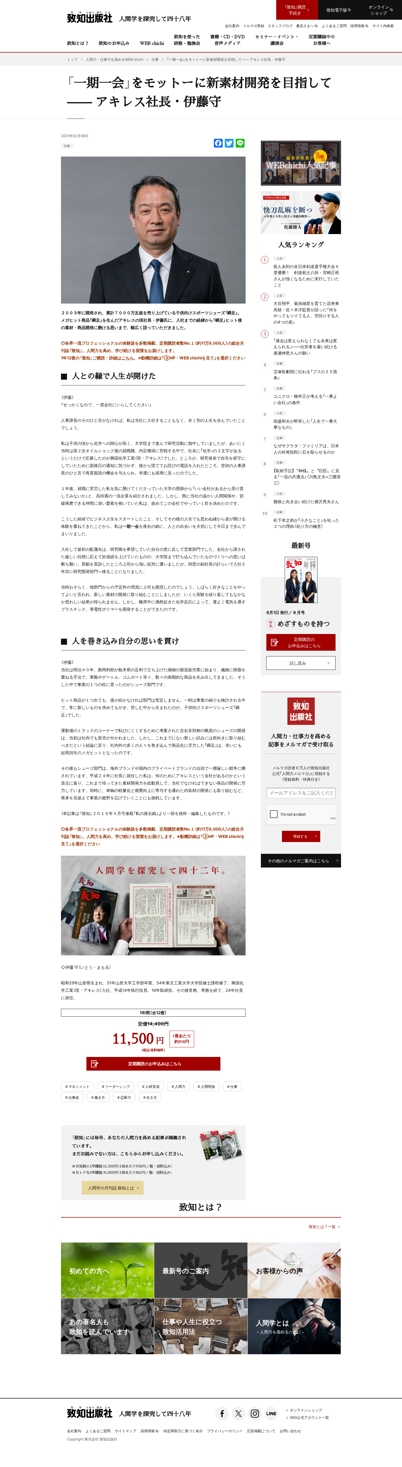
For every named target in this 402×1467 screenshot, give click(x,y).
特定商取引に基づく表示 (183, 1431)
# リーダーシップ (116, 1086)
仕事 (67, 145)
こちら (127, 358)
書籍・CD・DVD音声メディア (227, 39)
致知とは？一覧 (322, 1226)
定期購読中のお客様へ (322, 39)
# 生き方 (150, 1097)
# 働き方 (98, 1097)
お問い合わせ (290, 1431)
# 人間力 (178, 1086)
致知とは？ (78, 43)
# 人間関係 (206, 1086)
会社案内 (74, 1431)
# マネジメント (77, 1086)
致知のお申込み (114, 43)
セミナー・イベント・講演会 (277, 39)
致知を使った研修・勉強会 (187, 39)
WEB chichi (152, 43)
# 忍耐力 (124, 1097)
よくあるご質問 (98, 1431)
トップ (72, 59)
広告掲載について (261, 1431)
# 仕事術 (72, 1097)
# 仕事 (232, 1086)
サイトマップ (125, 1431)
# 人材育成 (150, 1086)
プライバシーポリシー (225, 1431)
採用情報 (148, 1431)
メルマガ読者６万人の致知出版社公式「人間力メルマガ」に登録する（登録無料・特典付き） (301, 773)
